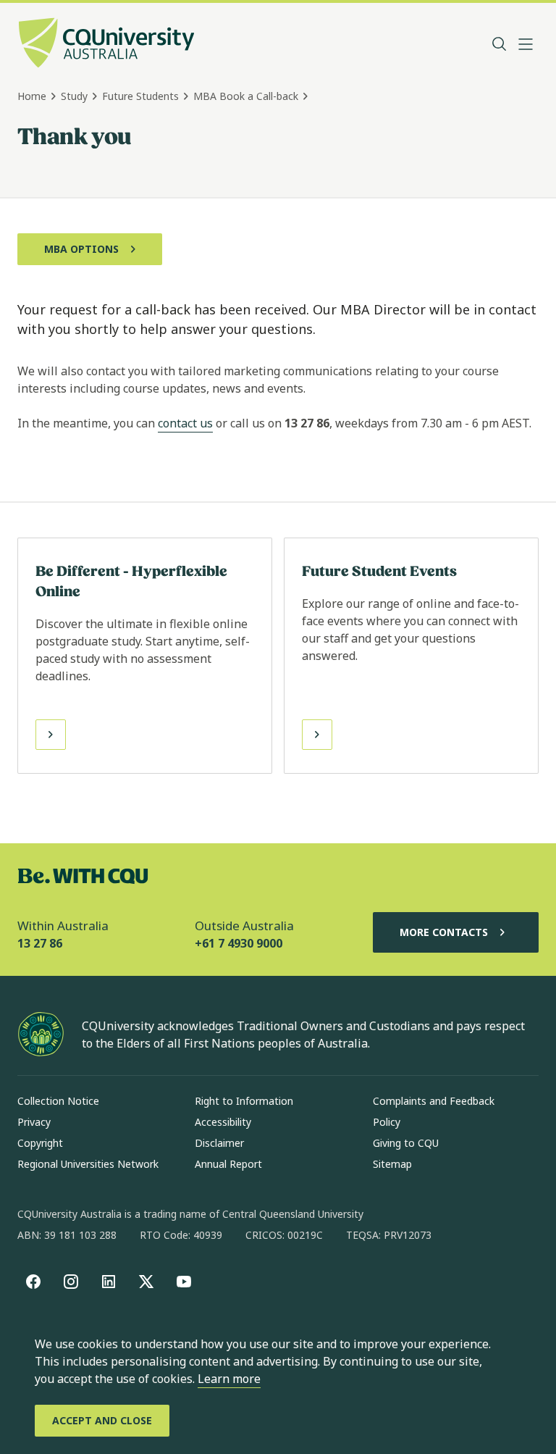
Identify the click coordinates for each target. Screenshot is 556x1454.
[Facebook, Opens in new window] (33, 1282)
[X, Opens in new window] (146, 1282)
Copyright (40, 1143)
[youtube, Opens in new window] (184, 1282)
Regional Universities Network (88, 1164)
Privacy (34, 1122)
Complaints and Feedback (433, 1101)
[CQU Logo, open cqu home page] (106, 44)
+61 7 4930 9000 (238, 943)
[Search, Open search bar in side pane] (499, 44)
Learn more (229, 1379)
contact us (185, 423)
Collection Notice (58, 1101)
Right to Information (244, 1101)
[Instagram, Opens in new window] (71, 1282)
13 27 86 (39, 943)
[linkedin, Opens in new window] (109, 1282)
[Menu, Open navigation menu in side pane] (526, 44)
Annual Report (228, 1164)
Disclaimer (219, 1143)
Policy (386, 1122)
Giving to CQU (406, 1143)
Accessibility (223, 1122)
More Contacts (444, 932)
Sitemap (392, 1164)
